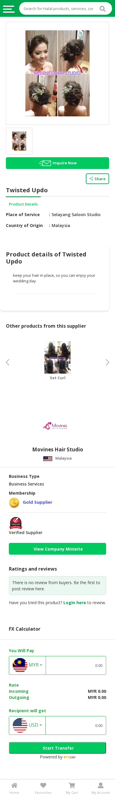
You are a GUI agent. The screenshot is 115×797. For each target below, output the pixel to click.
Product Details (23, 204)
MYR (33, 665)
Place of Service (23, 214)
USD (32, 725)
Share (100, 178)
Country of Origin (24, 225)
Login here (74, 602)
